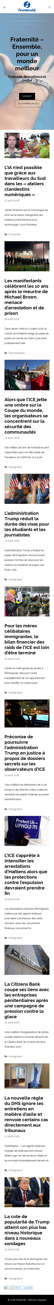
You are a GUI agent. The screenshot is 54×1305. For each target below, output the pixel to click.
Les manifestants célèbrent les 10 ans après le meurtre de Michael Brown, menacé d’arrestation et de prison (26, 297)
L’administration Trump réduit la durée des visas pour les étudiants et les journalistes (26, 524)
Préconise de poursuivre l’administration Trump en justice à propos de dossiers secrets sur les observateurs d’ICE (24, 753)
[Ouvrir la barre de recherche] (49, 7)
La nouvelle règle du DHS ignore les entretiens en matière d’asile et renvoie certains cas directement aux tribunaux (26, 1114)
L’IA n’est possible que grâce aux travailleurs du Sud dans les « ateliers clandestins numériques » (25, 181)
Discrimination (17, 352)
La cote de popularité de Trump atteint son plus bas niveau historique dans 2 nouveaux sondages (27, 1230)
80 (17, 1287)
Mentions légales (37, 1300)
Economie (14, 234)
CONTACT (27, 96)
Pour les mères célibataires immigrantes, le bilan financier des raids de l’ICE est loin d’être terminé (26, 639)
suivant (26, 1287)
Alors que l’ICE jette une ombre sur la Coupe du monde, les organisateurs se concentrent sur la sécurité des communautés (26, 416)
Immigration (15, 466)
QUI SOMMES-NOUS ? (28, 103)
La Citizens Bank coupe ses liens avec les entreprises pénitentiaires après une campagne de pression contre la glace (26, 1000)
